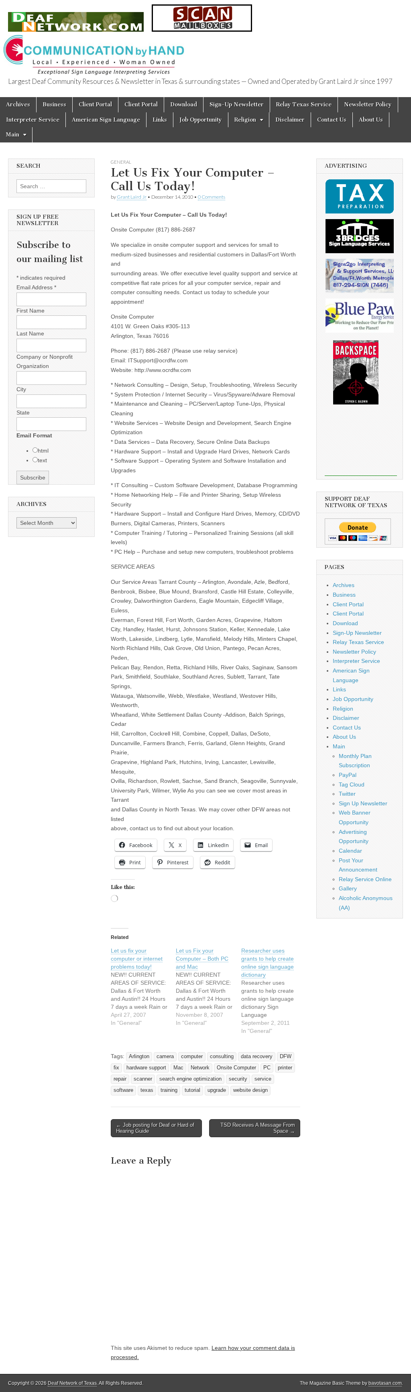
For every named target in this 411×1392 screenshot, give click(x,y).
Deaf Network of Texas (72, 1383)
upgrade (217, 1090)
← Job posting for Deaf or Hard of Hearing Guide (155, 1128)
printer (285, 1068)
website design (250, 1090)
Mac (178, 1068)
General (121, 162)
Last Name (30, 333)
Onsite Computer (236, 1068)
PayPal (347, 775)
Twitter (347, 793)
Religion (245, 119)
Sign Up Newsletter (363, 803)
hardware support (146, 1068)
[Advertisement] (361, 446)
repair (120, 1079)
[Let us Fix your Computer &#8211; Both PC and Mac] (208, 987)
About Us (371, 119)
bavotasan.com (385, 1383)
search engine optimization (190, 1079)
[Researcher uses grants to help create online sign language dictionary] (273, 991)
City (21, 389)
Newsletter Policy (368, 104)
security (238, 1079)
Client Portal (95, 104)
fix (116, 1068)
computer (192, 1056)
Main (12, 134)
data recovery (257, 1056)
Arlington (139, 1056)
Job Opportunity (200, 119)
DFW (285, 1056)
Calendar (350, 850)
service (262, 1079)
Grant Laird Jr (131, 197)
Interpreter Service (32, 119)
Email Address (36, 287)
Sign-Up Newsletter (237, 104)
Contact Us (331, 119)
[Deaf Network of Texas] (76, 17)
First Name (30, 310)
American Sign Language (106, 119)
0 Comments (211, 197)
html (43, 450)
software (123, 1090)
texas (146, 1090)
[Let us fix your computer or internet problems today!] (143, 987)
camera (165, 1056)
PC (267, 1068)
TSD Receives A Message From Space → (257, 1128)
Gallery (348, 888)
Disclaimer (290, 119)
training (169, 1090)
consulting (222, 1056)
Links (160, 119)
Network (200, 1068)
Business (54, 104)
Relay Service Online (365, 879)
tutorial (192, 1090)
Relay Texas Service (304, 104)
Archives (18, 104)
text (42, 460)
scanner (143, 1079)
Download (183, 104)
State (23, 412)
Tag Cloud (351, 784)
